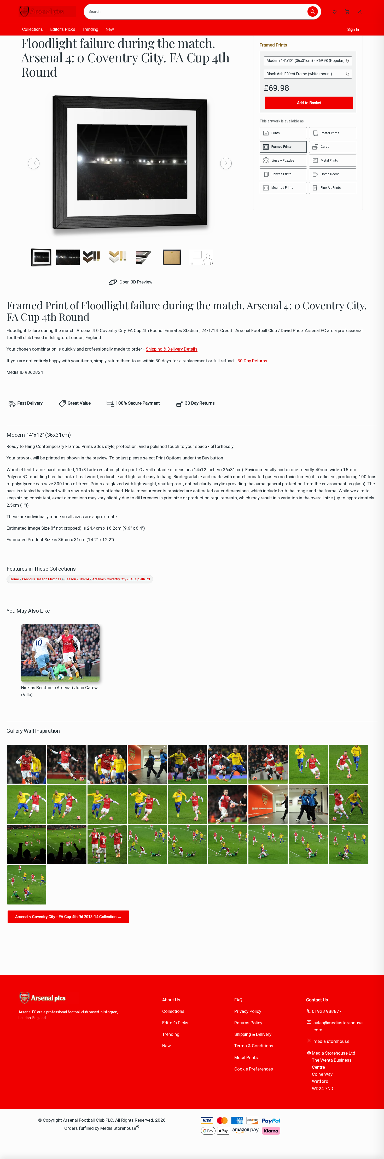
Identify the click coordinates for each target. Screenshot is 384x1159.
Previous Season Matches (41, 579)
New (110, 29)
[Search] (312, 11)
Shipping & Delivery (252, 1034)
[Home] (47, 11)
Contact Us (317, 999)
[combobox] (196, 11)
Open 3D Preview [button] (135, 282)
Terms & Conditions (253, 1045)
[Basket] (347, 11)
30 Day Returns (252, 360)
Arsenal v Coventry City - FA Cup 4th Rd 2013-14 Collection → (68, 916)
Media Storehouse (118, 1128)
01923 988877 (327, 1011)
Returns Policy (248, 1022)
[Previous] (33, 163)
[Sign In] (359, 11)
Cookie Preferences (253, 1069)
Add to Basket (309, 102)
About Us (171, 999)
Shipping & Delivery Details (171, 349)
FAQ (238, 999)
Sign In (353, 29)
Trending (90, 29)
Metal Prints (246, 1057)
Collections (32, 29)
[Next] (226, 163)
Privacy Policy (247, 1011)
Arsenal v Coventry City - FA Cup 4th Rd (121, 579)
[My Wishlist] (334, 11)
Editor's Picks (62, 29)
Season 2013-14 (77, 579)
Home (14, 579)
